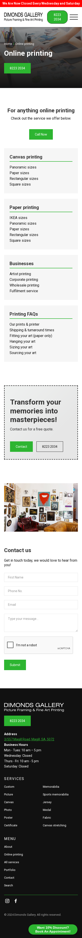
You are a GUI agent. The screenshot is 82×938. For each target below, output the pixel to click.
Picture (8, 794)
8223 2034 (17, 68)
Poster (8, 817)
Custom (9, 786)
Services (14, 779)
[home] (25, 17)
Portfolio (9, 870)
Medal (47, 810)
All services (11, 862)
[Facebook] (16, 901)
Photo (8, 810)
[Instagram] (7, 901)
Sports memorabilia (56, 794)
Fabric (47, 817)
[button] (74, 17)
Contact (21, 446)
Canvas (9, 802)
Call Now (41, 134)
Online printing (13, 854)
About (8, 846)
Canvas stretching (54, 825)
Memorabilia (51, 786)
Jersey (47, 802)
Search (8, 885)
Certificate (10, 825)
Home (8, 43)
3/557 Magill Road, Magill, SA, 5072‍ (29, 739)
